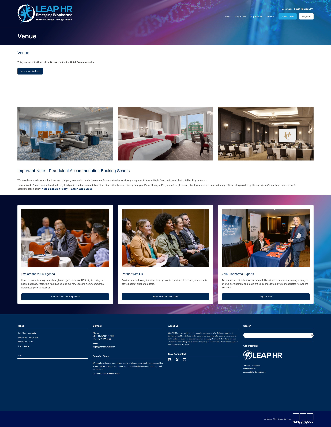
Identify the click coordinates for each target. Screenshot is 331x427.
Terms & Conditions (251, 366)
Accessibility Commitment (254, 372)
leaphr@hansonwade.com (104, 347)
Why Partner (256, 16)
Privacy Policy (249, 369)
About (228, 16)
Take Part (270, 16)
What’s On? (240, 16)
